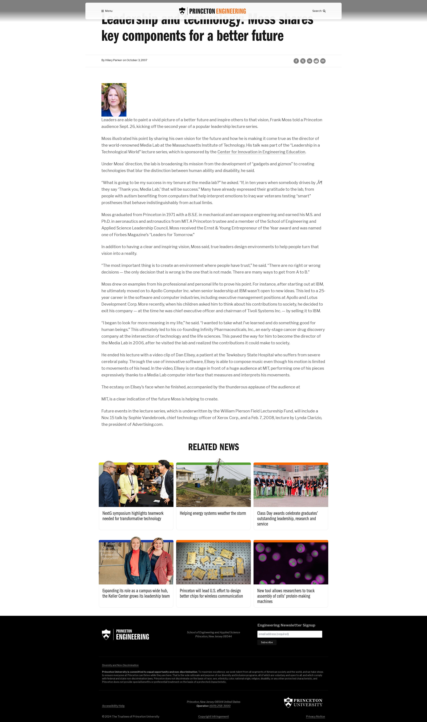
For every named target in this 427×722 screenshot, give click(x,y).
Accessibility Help (113, 705)
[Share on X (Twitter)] (303, 61)
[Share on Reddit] (316, 61)
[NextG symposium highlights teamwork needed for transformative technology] (136, 493)
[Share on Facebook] (296, 61)
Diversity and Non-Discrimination (120, 665)
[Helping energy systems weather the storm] (213, 493)
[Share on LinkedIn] (309, 61)
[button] (107, 11)
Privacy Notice (315, 716)
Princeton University (303, 702)
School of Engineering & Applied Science (125, 634)
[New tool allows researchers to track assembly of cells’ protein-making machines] (291, 570)
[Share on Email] (323, 61)
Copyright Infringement (213, 716)
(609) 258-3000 (220, 705)
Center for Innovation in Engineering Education (261, 151)
